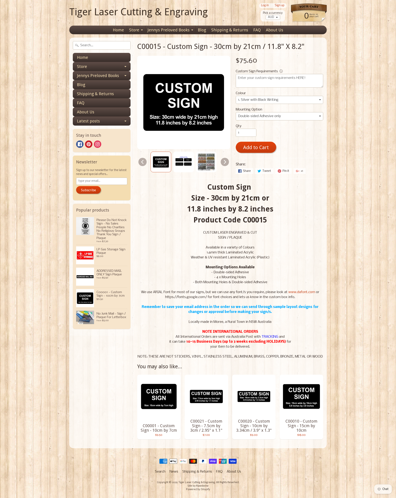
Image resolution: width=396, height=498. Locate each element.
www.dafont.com (301, 292)
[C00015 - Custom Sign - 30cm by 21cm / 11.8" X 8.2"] (161, 162)
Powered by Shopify (198, 489)
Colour (241, 93)
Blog (202, 29)
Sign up (279, 5)
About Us (274, 29)
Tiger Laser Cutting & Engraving (138, 12)
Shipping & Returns (229, 29)
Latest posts (88, 121)
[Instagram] (97, 144)
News (174, 472)
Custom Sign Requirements (257, 71)
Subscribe (88, 190)
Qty (239, 126)
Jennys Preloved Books (168, 29)
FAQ (257, 29)
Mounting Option (249, 110)
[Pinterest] (88, 144)
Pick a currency (273, 13)
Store (134, 29)
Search (160, 472)
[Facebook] (80, 144)
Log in (265, 5)
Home (118, 29)
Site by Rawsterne (198, 486)
